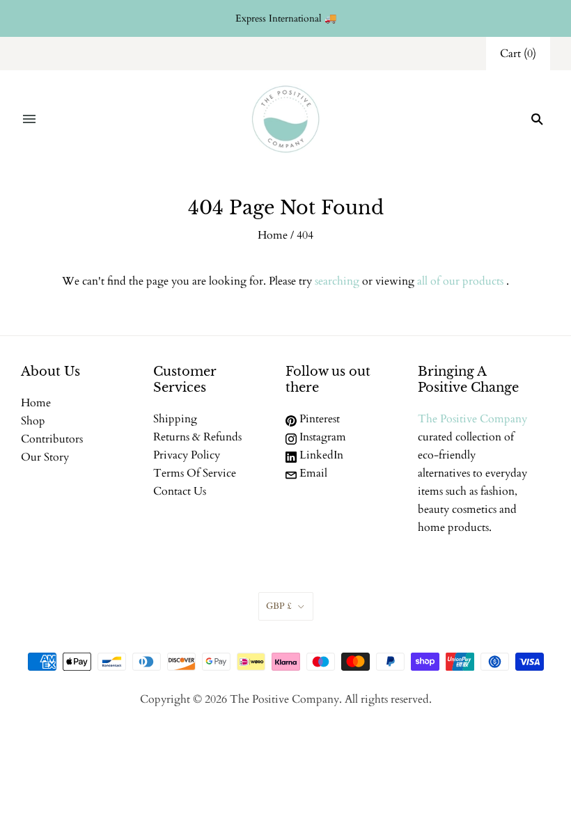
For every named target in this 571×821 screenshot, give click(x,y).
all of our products (460, 281)
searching (337, 281)
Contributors (52, 439)
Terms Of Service (194, 473)
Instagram (321, 437)
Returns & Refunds (197, 437)
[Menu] (29, 119)
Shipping (175, 419)
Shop (33, 421)
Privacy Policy (186, 455)
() (518, 53)
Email (312, 473)
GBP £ (279, 606)
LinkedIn (320, 455)
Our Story (45, 457)
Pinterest (318, 419)
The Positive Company (472, 419)
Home (273, 235)
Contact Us (179, 491)
